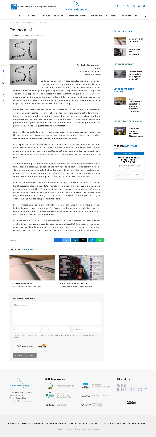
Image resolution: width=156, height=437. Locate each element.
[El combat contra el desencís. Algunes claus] (120, 131)
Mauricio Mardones (92, 429)
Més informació (134, 175)
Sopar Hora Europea (78, 16)
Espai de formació (99, 16)
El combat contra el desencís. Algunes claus (136, 132)
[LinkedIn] (3, 94)
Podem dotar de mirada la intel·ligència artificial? (135, 75)
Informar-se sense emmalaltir (73, 283)
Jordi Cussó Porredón (19, 287)
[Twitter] (3, 77)
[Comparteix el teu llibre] (32, 267)
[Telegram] (3, 100)
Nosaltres (31, 16)
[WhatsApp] (3, 88)
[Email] (3, 82)
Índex (113, 16)
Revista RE (58, 16)
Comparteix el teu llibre (20, 283)
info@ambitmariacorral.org (20, 401)
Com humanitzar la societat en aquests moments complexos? (135, 105)
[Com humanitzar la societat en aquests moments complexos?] (120, 101)
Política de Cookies (138, 423)
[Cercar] (145, 16)
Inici (21, 16)
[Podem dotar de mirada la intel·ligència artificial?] (120, 74)
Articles (46, 16)
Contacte (126, 16)
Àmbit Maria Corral (20, 35)
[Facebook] (3, 71)
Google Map (21, 398)
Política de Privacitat (114, 423)
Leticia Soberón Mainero (70, 287)
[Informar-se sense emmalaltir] (81, 267)
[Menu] (10, 16)
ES (136, 16)
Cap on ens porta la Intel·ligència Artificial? (37, 6)
